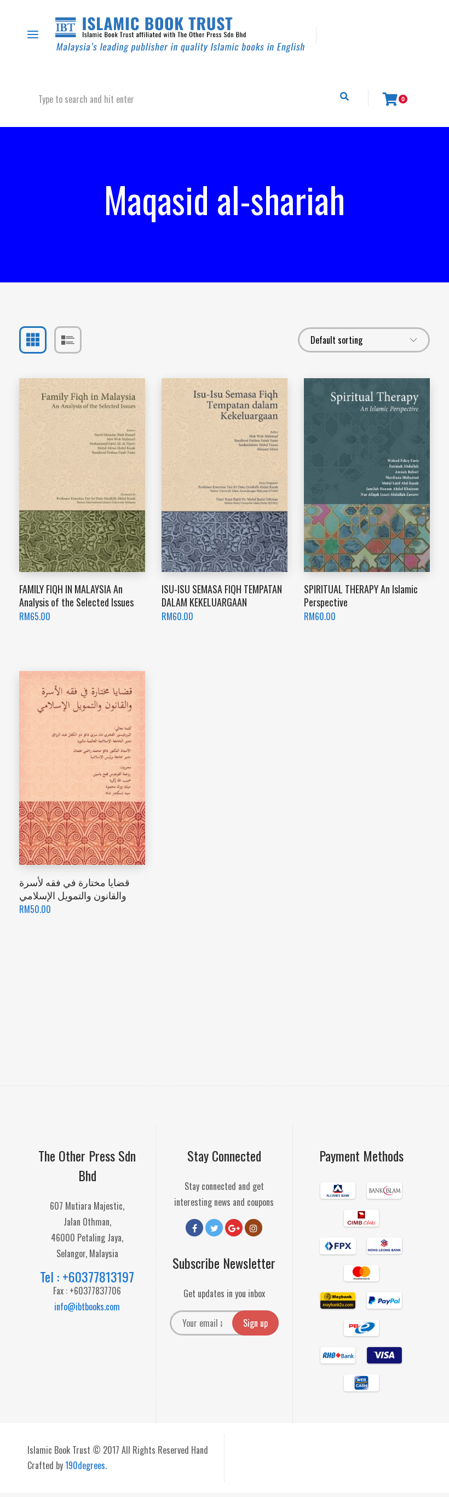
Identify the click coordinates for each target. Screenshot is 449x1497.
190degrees (85, 1465)
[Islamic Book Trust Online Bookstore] (180, 34)
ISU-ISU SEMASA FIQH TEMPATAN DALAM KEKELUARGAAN (222, 595)
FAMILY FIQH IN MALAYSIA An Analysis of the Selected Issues (76, 595)
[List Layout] (68, 340)
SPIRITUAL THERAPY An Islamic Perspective (361, 595)
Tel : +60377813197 (87, 1276)
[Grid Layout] (33, 340)
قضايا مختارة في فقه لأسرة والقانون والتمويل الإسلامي (74, 888)
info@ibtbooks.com (87, 1306)
